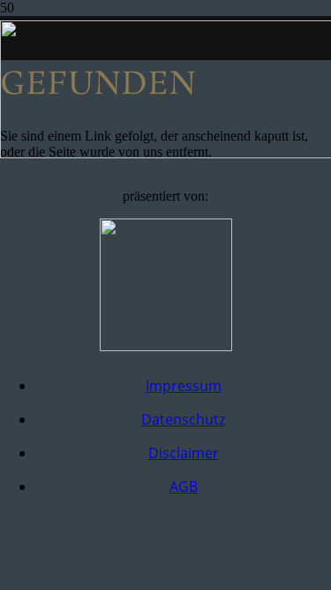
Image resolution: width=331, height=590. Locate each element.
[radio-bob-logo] (166, 346)
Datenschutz (183, 419)
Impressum (184, 385)
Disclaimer (183, 453)
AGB (183, 486)
